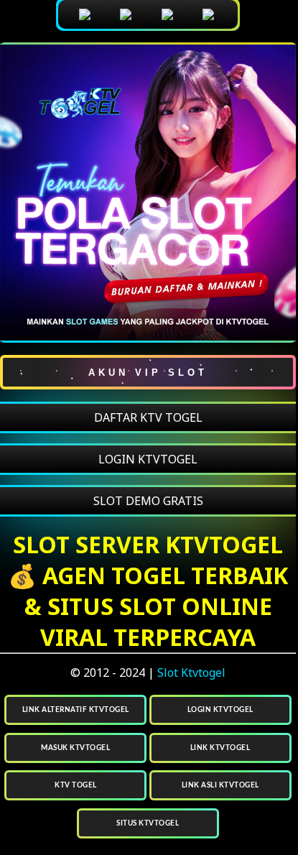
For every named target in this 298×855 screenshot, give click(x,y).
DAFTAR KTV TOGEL (148, 417)
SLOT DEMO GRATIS (148, 501)
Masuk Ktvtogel (75, 748)
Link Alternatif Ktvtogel (75, 709)
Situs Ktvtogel (147, 823)
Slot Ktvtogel (191, 672)
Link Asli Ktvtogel (220, 785)
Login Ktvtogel (220, 709)
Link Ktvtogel (220, 748)
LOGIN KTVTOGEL (147, 459)
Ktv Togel (76, 785)
